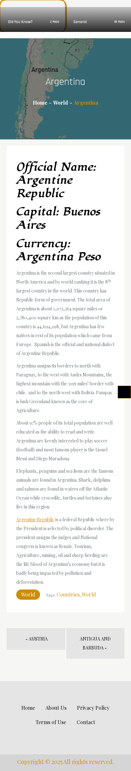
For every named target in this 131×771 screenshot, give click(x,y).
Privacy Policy (93, 707)
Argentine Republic (35, 519)
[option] (33, 16)
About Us (55, 707)
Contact (86, 722)
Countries (68, 594)
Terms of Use (51, 722)
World (28, 594)
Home (28, 707)
